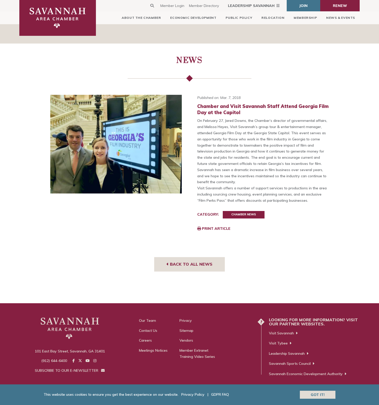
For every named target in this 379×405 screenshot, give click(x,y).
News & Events (340, 18)
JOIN (303, 5)
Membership (305, 18)
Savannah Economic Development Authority (306, 374)
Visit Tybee (278, 343)
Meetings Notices (153, 350)
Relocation (272, 18)
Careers (145, 340)
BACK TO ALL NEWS (190, 264)
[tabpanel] (116, 144)
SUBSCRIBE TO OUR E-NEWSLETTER (67, 370)
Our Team (147, 320)
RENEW (340, 5)
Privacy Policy (192, 394)
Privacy (185, 320)
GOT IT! (318, 394)
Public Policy (239, 18)
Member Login (172, 5)
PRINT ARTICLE (215, 228)
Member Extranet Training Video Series (197, 353)
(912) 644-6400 (54, 360)
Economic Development (193, 18)
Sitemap (186, 330)
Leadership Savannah (251, 5)
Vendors (186, 340)
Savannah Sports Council (290, 363)
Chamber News (243, 214)
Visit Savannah (281, 333)
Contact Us (148, 330)
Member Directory (204, 5)
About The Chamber (141, 18)
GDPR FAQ (220, 394)
